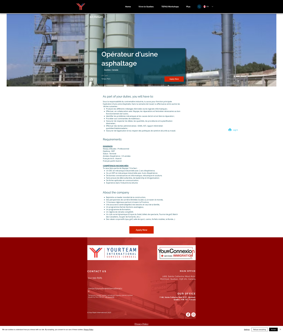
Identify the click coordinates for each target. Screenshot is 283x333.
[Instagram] (193, 314)
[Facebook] (188, 314)
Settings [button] (247, 329)
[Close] (280, 329)
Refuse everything (259, 329)
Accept (273, 329)
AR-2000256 (109, 297)
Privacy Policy (88, 329)
